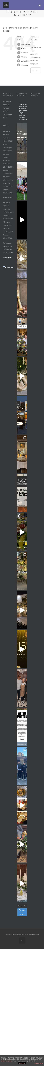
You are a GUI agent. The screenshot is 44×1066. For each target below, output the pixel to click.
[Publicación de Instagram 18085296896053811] (22, 415)
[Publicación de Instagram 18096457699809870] (22, 844)
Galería (24, 57)
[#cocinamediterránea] (22, 805)
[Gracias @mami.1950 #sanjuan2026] (22, 259)
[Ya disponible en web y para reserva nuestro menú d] (22, 532)
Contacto (24, 65)
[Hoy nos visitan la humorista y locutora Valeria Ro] (22, 688)
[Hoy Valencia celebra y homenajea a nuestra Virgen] (22, 298)
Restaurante (25, 44)
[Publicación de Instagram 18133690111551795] (22, 493)
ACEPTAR (22, 1063)
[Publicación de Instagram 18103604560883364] (22, 571)
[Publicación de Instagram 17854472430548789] (22, 883)
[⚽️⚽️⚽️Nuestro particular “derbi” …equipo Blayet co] (22, 181)
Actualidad (25, 61)
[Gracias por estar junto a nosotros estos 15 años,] (22, 610)
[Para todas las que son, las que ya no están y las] (22, 337)
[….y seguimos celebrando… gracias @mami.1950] (22, 454)
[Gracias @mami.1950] (22, 376)
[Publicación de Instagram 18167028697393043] (22, 649)
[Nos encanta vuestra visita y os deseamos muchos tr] (22, 766)
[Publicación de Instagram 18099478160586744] (22, 220)
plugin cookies (38, 1063)
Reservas (24, 53)
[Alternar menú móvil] (40, 5)
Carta (23, 48)
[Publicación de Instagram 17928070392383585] (22, 142)
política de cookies (6, 1061)
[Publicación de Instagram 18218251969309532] (22, 727)
